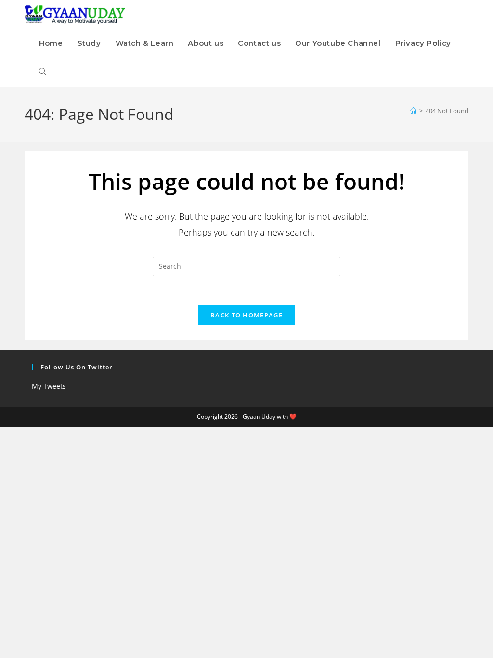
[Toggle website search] (42, 72)
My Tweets (49, 386)
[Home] (413, 110)
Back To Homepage (246, 315)
